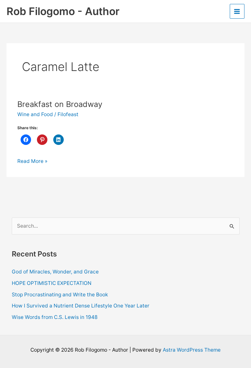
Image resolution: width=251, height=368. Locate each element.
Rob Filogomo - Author (63, 11)
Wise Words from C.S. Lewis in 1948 (55, 317)
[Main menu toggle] (237, 11)
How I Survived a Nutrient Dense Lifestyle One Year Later (80, 306)
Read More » (32, 162)
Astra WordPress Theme (192, 350)
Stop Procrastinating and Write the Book (60, 294)
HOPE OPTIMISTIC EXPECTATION (52, 283)
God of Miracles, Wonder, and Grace (55, 272)
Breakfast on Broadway (59, 104)
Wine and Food (35, 114)
